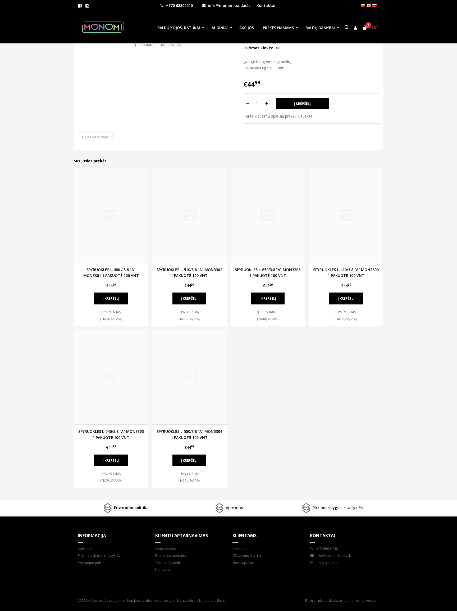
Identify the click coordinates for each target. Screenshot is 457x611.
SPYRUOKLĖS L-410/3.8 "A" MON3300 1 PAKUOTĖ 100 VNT (346, 272)
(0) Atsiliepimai (95, 136)
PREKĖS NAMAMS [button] (278, 27)
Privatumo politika (131, 507)
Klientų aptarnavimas (181, 535)
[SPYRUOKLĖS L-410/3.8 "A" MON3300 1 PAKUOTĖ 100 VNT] (346, 215)
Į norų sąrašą (170, 45)
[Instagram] (87, 6)
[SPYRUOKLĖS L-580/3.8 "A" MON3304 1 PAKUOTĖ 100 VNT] (189, 377)
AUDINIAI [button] (220, 27)
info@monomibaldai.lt (228, 5)
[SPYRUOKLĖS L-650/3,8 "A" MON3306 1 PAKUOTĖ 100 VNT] (268, 215)
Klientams (244, 535)
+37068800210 (326, 548)
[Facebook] (80, 6)
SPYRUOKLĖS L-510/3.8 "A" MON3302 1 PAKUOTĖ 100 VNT (189, 272)
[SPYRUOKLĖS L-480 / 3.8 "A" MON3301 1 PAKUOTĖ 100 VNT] (111, 215)
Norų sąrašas (243, 562)
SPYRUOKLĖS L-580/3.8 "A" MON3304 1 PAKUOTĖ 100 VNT (189, 434)
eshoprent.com (367, 600)
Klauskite (305, 116)
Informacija (92, 535)
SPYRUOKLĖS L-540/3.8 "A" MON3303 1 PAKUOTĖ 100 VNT (111, 434)
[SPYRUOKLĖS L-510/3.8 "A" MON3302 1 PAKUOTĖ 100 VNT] (189, 215)
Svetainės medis (168, 562)
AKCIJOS (246, 27)
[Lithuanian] (363, 5)
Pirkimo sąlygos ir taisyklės (337, 507)
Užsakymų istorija (246, 555)
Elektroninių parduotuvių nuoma (329, 600)
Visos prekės (165, 548)
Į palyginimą (144, 45)
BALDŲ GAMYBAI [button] (320, 27)
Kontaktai (266, 5)
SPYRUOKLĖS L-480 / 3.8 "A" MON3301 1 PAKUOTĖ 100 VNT (111, 272)
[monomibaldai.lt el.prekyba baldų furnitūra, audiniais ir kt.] (103, 28)
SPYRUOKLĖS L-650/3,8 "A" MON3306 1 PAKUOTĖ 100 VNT (267, 272)
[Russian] (374, 5)
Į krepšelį (111, 298)
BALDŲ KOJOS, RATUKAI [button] (178, 27)
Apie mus (234, 507)
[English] (369, 5)
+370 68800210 (179, 5)
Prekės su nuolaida (170, 555)
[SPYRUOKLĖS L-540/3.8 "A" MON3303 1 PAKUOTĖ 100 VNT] (111, 377)
